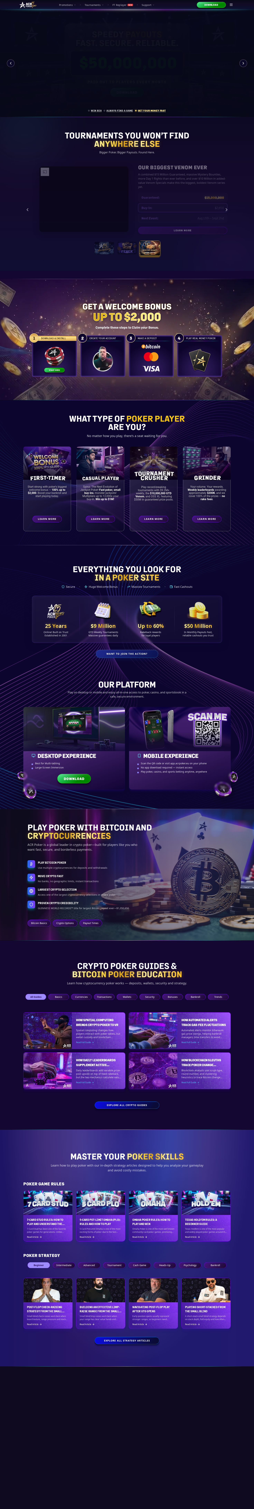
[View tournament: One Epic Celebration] (104, 244)
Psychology (190, 1265)
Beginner (39, 1265)
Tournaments (93, 5)
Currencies (81, 997)
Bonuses (173, 997)
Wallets (127, 997)
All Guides (35, 997)
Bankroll (195, 997)
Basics (58, 997)
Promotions (66, 5)
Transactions (104, 997)
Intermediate (64, 1265)
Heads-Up (165, 1265)
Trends (218, 997)
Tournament (114, 1265)
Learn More (194, 227)
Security (149, 997)
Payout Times (90, 923)
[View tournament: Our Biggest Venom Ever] (150, 244)
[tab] (95, 110)
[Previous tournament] (27, 207)
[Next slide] (243, 63)
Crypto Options (65, 923)
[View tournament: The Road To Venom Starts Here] (127, 244)
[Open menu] (231, 4)
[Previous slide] (11, 63)
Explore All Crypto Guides (127, 1105)
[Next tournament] (226, 207)
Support (146, 5)
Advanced (89, 1265)
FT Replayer (122, 5)
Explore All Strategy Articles (127, 1340)
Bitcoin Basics (39, 923)
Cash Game (139, 1265)
